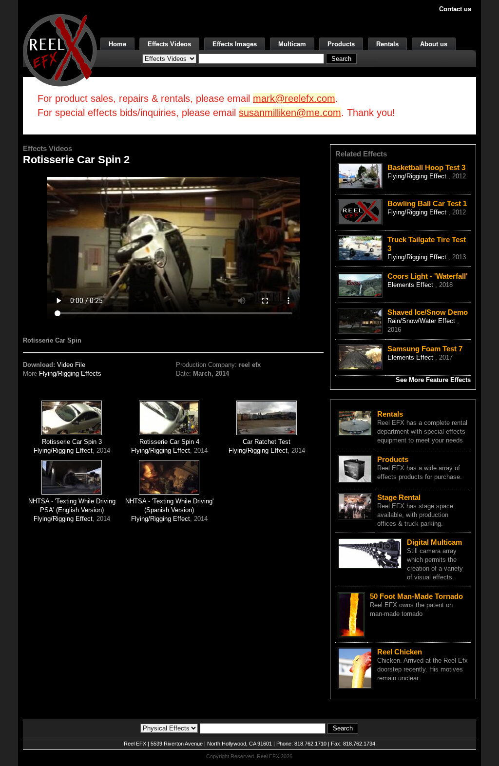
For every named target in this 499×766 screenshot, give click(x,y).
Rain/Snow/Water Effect (422, 321)
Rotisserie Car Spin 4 (169, 441)
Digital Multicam (434, 542)
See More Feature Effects (433, 379)
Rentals (387, 44)
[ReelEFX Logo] (60, 49)
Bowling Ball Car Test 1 (427, 203)
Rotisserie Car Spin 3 (72, 441)
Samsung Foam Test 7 (424, 349)
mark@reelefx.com (294, 98)
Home (117, 44)
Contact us (455, 9)
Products (341, 44)
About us (433, 44)
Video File (71, 364)
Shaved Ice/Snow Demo (427, 312)
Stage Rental (399, 497)
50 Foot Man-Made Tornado (416, 596)
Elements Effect (411, 284)
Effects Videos (169, 44)
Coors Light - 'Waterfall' (427, 276)
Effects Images (234, 44)
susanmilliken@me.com (290, 112)
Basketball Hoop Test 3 (426, 167)
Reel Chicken (399, 652)
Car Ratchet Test (266, 441)
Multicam (292, 44)
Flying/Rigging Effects (70, 373)
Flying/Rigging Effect (63, 450)
